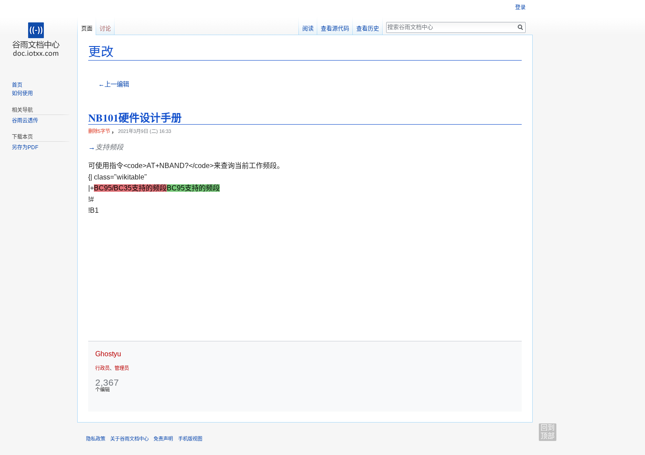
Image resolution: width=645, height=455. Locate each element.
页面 (87, 28)
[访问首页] (39, 35)
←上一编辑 (113, 84)
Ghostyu (108, 354)
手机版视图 (190, 438)
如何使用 (22, 93)
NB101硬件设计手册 (135, 117)
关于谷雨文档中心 (129, 438)
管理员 (122, 368)
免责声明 (163, 438)
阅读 (308, 28)
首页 (17, 85)
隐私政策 (95, 438)
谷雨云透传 (25, 121)
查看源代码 (335, 28)
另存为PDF (25, 147)
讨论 (105, 28)
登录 (520, 7)
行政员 (102, 368)
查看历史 (367, 28)
